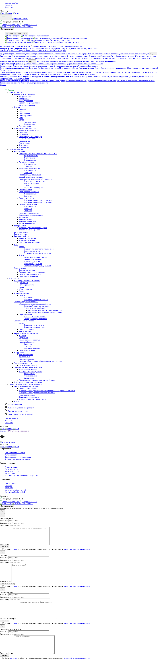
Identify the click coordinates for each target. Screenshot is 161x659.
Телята (21, 255)
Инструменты (29, 158)
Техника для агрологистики (25, 363)
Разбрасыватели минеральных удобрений (45, 310)
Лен (20, 111)
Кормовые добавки (21, 236)
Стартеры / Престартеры (29, 276)
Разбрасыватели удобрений (34, 308)
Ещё (152, 54)
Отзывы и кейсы (11, 3)
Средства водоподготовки (29, 103)
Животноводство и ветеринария (21, 408)
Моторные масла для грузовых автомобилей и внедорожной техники (47, 391)
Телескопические (26, 355)
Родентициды (24, 143)
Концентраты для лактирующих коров (39, 249)
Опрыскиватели (25, 314)
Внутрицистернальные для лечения (38, 202)
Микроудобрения (26, 101)
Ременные (28, 346)
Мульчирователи (25, 289)
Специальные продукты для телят (37, 266)
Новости (8, 5)
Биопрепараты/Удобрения (24, 94)
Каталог (11, 90)
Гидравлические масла (28, 389)
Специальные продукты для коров (37, 253)
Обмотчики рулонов (27, 350)
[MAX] (16, 13)
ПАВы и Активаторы (27, 139)
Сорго (21, 120)
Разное (26, 185)
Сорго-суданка (25, 126)
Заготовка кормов (21, 232)
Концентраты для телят (33, 259)
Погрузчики (19, 353)
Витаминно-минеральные (29, 168)
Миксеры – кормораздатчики (30, 372)
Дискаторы (23, 283)
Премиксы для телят (32, 262)
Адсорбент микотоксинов (29, 242)
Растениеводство (16, 92)
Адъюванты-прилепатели (29, 130)
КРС (16, 245)
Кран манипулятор (26, 359)
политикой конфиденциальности (77, 549)
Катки (21, 287)
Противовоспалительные (29, 192)
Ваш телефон (5, 523)
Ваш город (4, 525)
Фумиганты (23, 145)
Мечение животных (32, 183)
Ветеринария (19, 151)
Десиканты (23, 135)
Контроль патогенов (27, 240)
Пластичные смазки (27, 395)
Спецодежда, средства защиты (31, 215)
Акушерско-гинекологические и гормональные (38, 154)
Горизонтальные (30, 376)
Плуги (21, 291)
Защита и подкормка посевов (26, 302)
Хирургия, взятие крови (33, 187)
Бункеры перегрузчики (28, 365)
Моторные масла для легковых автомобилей (37, 393)
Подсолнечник (25, 113)
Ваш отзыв (4, 544)
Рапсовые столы (25, 331)
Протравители (24, 141)
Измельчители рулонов (28, 369)
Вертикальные (29, 374)
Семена (17, 107)
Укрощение (23, 217)
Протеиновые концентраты (30, 274)
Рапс (21, 118)
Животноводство (16, 149)
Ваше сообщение (7, 653)
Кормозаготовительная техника (26, 333)
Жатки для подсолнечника (34, 327)
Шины (16, 401)
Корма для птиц (20, 234)
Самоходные (29, 378)
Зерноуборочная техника (24, 321)
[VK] (2, 13)
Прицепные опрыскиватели (35, 317)
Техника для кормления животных (28, 367)
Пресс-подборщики (27, 342)
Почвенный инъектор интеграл (36, 306)
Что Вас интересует (8, 618)
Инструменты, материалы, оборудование (35, 179)
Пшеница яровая (25, 116)
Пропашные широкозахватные (36, 300)
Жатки (21, 323)
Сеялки (22, 295)
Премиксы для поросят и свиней (32, 272)
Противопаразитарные (28, 204)
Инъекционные (30, 160)
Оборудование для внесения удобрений (35, 304)
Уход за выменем (25, 219)
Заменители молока (27, 270)
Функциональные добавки (29, 230)
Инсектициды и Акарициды (30, 137)
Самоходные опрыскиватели (35, 319)
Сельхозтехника (15, 278)
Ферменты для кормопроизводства (33, 228)
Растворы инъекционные (29, 213)
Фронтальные (24, 357)
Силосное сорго (30, 124)
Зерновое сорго (30, 122)
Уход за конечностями (27, 221)
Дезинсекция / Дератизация (30, 175)
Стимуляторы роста (27, 105)
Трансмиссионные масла (29, 397)
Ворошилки (23, 338)
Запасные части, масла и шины (20, 414)
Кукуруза (22, 109)
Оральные (28, 166)
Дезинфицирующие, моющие (31, 177)
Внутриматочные (31, 156)
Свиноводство (20, 268)
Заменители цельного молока (35, 257)
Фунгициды (24, 147)
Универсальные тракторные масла (32, 399)
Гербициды (23, 132)
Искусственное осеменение (35, 181)
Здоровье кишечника (27, 238)
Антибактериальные (27, 162)
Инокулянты (24, 99)
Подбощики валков (26, 329)
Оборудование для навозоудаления (28, 382)
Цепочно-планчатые (32, 348)
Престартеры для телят (33, 264)
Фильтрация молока (27, 223)
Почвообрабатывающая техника (27, 281)
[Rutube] (9, 13)
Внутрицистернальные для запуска (38, 200)
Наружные (28, 196)
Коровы (22, 247)
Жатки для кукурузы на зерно (35, 325)
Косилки (22, 336)
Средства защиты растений (25, 128)
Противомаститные (27, 198)
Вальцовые (28, 344)
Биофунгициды (25, 96)
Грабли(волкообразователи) (30, 340)
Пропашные (28, 298)
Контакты (9, 7)
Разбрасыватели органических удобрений (45, 312)
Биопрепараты (20, 226)
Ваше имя (4, 520)
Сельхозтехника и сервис (18, 411)
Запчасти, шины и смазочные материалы (25, 384)
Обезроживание (25, 190)
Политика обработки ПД (15, 492)
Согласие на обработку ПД (15, 490)
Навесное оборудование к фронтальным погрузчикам (40, 361)
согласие (13, 549)
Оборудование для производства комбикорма (37, 380)
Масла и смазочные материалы (26, 386)
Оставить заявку (7, 29)
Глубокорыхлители (26, 285)
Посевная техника (21, 293)
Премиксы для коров (32, 251)
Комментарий (5, 581)
